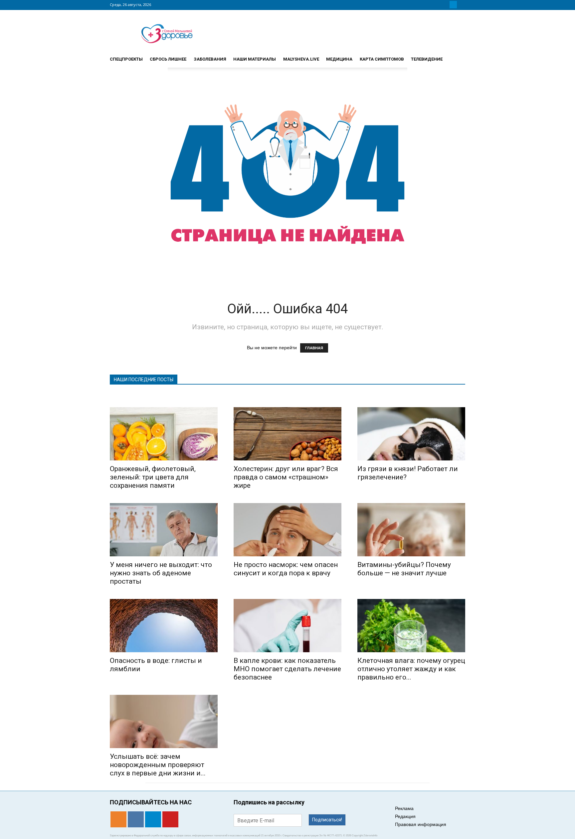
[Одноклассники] (437, 4)
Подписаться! (327, 819)
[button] (457, 56)
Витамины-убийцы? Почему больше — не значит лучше (404, 569)
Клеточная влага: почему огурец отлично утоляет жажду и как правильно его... (411, 669)
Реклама (404, 808)
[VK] (445, 4)
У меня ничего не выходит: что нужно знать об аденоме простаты (161, 573)
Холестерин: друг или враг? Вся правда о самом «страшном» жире (286, 477)
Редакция (405, 816)
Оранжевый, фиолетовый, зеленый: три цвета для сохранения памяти (153, 477)
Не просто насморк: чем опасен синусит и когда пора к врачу (286, 569)
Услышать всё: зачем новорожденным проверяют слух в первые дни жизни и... (158, 764)
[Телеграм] (453, 4)
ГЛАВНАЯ (314, 348)
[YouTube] (461, 4)
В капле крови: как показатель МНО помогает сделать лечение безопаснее (287, 669)
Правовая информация (420, 824)
